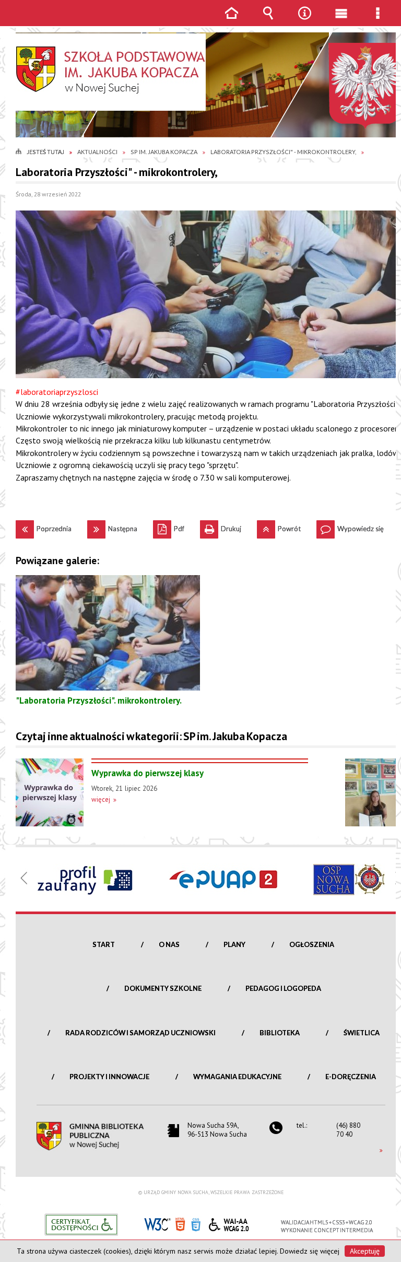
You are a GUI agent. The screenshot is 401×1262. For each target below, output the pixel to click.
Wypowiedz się (350, 526)
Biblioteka (280, 1033)
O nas (169, 944)
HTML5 (180, 1223)
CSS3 (196, 1223)
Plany (234, 944)
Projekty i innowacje (109, 1076)
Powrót (279, 526)
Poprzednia (44, 526)
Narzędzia (304, 20)
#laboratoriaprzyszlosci (57, 392)
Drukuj (220, 526)
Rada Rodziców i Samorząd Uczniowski (140, 1033)
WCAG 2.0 (228, 1223)
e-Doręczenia (350, 1076)
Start (103, 944)
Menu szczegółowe (377, 20)
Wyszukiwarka (268, 20)
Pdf (168, 526)
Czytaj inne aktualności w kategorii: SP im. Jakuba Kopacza (151, 736)
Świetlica (362, 1033)
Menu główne (341, 20)
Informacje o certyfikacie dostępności (81, 1224)
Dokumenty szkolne (163, 988)
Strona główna (231, 20)
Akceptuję (365, 1251)
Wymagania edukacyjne (237, 1076)
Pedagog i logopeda (283, 988)
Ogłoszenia (311, 944)
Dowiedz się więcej (309, 1251)
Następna (112, 526)
